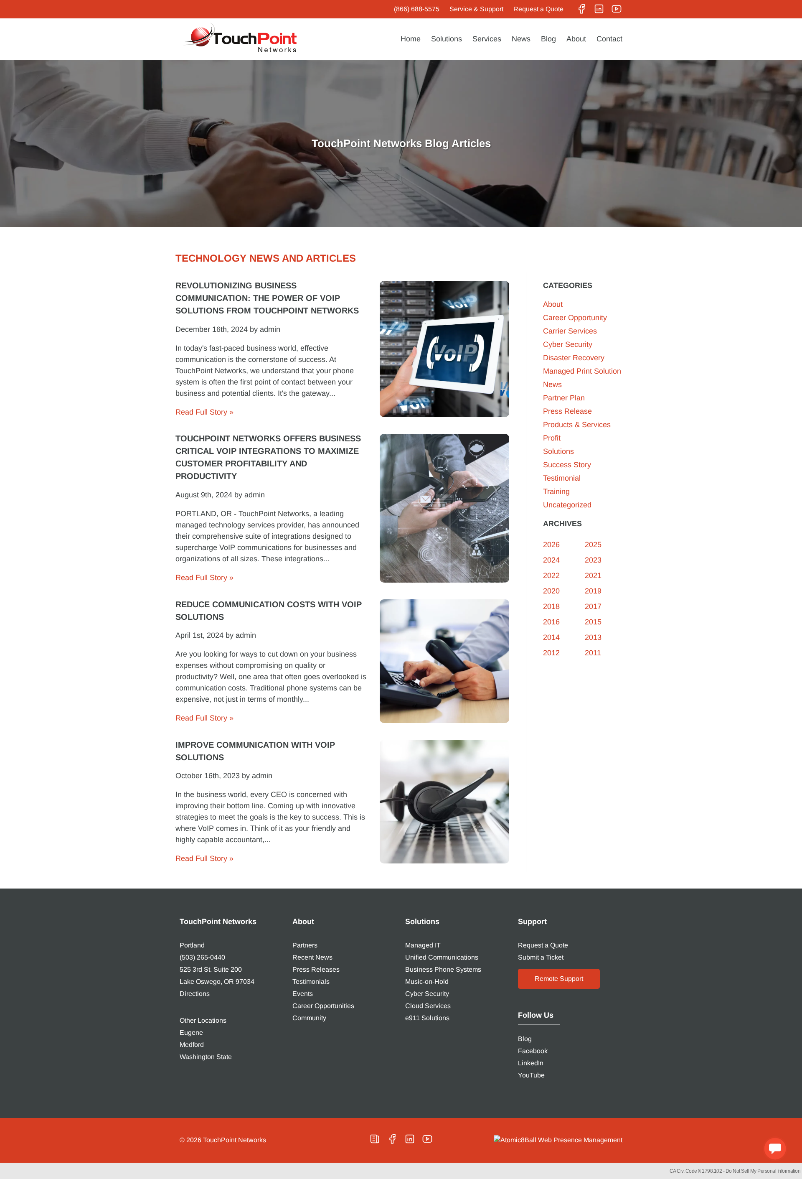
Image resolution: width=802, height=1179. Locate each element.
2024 (551, 560)
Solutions (446, 39)
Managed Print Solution (582, 371)
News (521, 39)
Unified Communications (441, 957)
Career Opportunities (323, 1005)
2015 (593, 622)
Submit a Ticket (540, 957)
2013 (593, 637)
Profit (552, 438)
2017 (593, 606)
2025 (593, 544)
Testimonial (562, 478)
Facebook (533, 1050)
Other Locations (203, 1020)
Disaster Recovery (573, 358)
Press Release (567, 411)
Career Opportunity (575, 317)
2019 (593, 591)
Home (411, 39)
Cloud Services (428, 1005)
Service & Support (476, 9)
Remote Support (559, 978)
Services (486, 39)
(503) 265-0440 (202, 957)
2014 (551, 637)
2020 (551, 591)
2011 (593, 653)
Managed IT (423, 945)
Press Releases (316, 969)
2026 (551, 544)
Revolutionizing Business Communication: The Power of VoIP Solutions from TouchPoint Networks (267, 298)
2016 (551, 622)
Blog (548, 39)
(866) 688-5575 (416, 9)
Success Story (567, 465)
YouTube (531, 1075)
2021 (593, 575)
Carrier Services (570, 331)
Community (309, 1017)
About (576, 39)
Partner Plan (564, 398)
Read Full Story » (204, 412)
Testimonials (311, 981)
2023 (593, 560)
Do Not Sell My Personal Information (763, 1171)
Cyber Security (567, 344)
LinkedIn (530, 1063)
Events (302, 993)
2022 (551, 575)
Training (556, 491)
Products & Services (577, 424)
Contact (609, 39)
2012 (551, 653)
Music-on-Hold (427, 981)
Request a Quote (538, 9)
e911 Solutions (427, 1017)
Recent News (312, 957)
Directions (195, 993)
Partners (304, 945)
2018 (551, 606)
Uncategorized (567, 505)
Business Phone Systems (443, 969)
